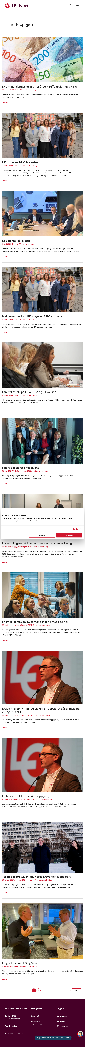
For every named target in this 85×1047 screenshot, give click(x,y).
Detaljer (76, 529)
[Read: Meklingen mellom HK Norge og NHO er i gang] (42, 289)
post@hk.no (15, 1019)
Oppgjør (16, 546)
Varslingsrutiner (37, 1021)
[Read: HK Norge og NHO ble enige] (42, 135)
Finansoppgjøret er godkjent (20, 468)
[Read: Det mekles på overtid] (42, 213)
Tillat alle (69, 535)
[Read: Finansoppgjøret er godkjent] (42, 441)
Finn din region (11, 1026)
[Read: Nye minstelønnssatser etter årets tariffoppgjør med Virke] (42, 59)
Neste (76, 990)
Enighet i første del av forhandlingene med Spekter (35, 622)
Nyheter (16, 90)
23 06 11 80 (16, 1016)
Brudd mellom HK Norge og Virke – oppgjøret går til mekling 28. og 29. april (41, 710)
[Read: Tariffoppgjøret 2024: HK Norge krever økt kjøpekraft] (42, 847)
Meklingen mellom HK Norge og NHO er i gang (32, 316)
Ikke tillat (42, 535)
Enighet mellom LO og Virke (20, 963)
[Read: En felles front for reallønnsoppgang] (42, 765)
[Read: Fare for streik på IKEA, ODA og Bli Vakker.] (42, 365)
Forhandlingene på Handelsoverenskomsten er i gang (37, 543)
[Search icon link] (70, 5)
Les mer (5, 102)
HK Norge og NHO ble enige (20, 162)
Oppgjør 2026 (25, 471)
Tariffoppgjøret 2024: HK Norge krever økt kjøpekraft (36, 877)
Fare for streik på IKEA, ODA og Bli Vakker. (29, 392)
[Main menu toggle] (77, 4)
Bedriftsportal (36, 1024)
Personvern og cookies (14, 1033)
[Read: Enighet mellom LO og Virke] (42, 931)
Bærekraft (35, 1016)
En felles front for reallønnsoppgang (25, 796)
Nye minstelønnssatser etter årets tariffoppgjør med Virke (40, 86)
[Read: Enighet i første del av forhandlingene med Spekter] (42, 595)
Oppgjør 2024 (26, 715)
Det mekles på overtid (16, 240)
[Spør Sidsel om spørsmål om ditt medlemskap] (80, 1034)
